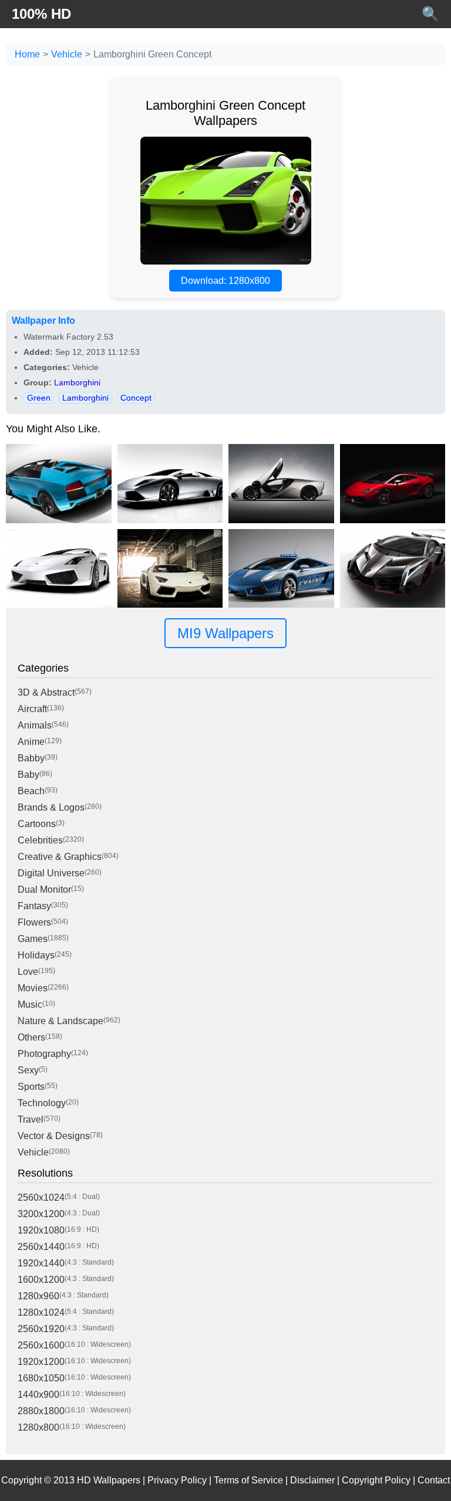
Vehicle (66, 54)
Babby (31, 758)
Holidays (36, 955)
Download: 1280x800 (225, 281)
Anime (31, 742)
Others (31, 1037)
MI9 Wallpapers (225, 633)
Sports (31, 1087)
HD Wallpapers (108, 1480)
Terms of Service (248, 1480)
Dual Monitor (44, 889)
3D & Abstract (46, 692)
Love (28, 972)
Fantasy (34, 906)
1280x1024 (41, 1312)
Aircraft (32, 709)
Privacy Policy (177, 1480)
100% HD (41, 14)
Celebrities (40, 840)
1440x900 (38, 1395)
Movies (33, 988)
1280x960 (38, 1296)
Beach (31, 791)
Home (27, 54)
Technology (42, 1103)
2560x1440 (41, 1247)
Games (33, 939)
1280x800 (38, 1427)
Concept (136, 397)
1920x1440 (41, 1263)
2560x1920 (41, 1329)
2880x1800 (41, 1411)
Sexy (28, 1070)
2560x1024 (41, 1197)
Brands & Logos (51, 807)
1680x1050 (41, 1378)
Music (30, 1004)
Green (39, 397)
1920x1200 (41, 1362)
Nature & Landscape (60, 1021)
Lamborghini (77, 382)
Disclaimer (312, 1480)
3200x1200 (41, 1214)
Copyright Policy (376, 1480)
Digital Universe (51, 873)
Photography (44, 1054)
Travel (30, 1119)
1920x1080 (41, 1230)
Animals (35, 725)
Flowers (34, 922)
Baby (28, 775)
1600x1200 (41, 1280)
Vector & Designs (54, 1136)
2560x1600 (41, 1345)
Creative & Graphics (60, 857)
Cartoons (37, 824)
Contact (434, 1480)
